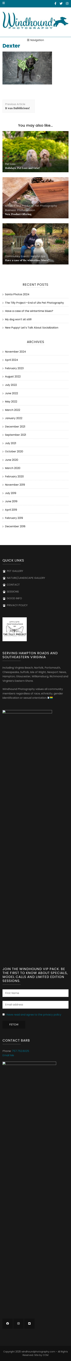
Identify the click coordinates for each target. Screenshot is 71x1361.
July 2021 (10, 443)
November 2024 (15, 352)
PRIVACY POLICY (17, 605)
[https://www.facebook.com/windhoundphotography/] (7, 1324)
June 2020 (11, 460)
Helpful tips (38, 256)
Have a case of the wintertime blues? (27, 260)
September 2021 (15, 435)
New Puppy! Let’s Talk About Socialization (31, 328)
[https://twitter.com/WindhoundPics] (29, 1324)
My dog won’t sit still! (18, 319)
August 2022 (13, 376)
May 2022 (11, 401)
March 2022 (12, 410)
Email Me (8, 1055)
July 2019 (10, 493)
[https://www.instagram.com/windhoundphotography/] (18, 1324)
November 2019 (15, 485)
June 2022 (11, 393)
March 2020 (12, 468)
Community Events (17, 256)
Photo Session (26, 210)
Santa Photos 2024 (17, 294)
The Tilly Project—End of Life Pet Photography (34, 303)
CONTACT (13, 585)
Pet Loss (10, 164)
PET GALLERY (15, 571)
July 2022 (11, 385)
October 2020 (14, 451)
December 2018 (15, 526)
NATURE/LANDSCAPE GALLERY (26, 578)
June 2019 (11, 501)
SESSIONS (13, 591)
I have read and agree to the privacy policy (33, 1015)
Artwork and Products (19, 206)
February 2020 (14, 476)
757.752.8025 (20, 1051)
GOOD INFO (14, 598)
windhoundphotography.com (38, 1351)
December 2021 (15, 426)
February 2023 (14, 368)
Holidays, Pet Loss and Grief (22, 168)
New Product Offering (18, 214)
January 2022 (13, 418)
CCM (45, 1355)
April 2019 (11, 510)
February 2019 (14, 518)
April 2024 (11, 360)
